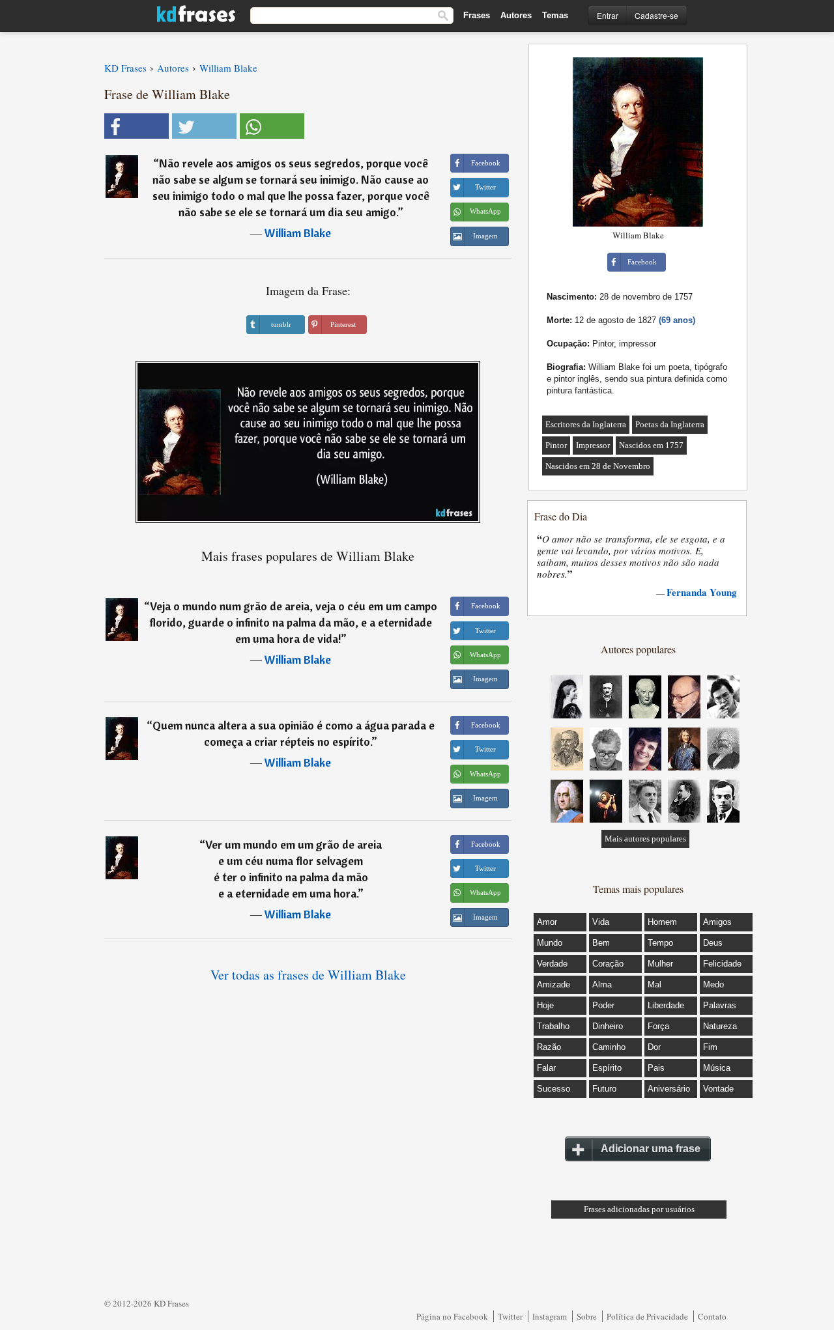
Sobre (587, 1316)
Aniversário (669, 1089)
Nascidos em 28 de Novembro (597, 466)
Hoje (545, 1005)
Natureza (720, 1026)
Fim (710, 1047)
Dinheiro (607, 1026)
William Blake (298, 232)
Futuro (604, 1089)
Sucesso (553, 1089)
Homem (662, 922)
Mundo (549, 943)
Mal (654, 984)
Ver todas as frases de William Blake (308, 974)
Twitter (510, 1316)
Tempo (660, 943)
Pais (656, 1068)
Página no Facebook (452, 1316)
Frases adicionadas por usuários (639, 1209)
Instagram (549, 1316)
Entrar (607, 15)
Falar (546, 1068)
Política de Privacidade (647, 1316)
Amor (547, 922)
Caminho (609, 1047)
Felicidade (722, 964)
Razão (549, 1047)
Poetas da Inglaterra (669, 424)
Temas (555, 15)
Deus (713, 943)
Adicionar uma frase (650, 1148)
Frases (476, 15)
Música (716, 1068)
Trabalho (553, 1026)
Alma (602, 984)
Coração (608, 964)
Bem (601, 943)
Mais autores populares (645, 838)
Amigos (717, 922)
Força (658, 1026)
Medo (713, 984)
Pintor (556, 445)
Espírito (607, 1068)
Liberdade (666, 1005)
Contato (712, 1316)
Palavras (719, 1005)
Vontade (718, 1089)
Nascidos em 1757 (651, 445)
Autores (516, 15)
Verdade (552, 964)
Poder (603, 1005)
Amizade (553, 984)
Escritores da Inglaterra (585, 424)
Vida (600, 922)
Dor (654, 1047)
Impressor (593, 445)
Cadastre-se (656, 15)
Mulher (660, 964)
